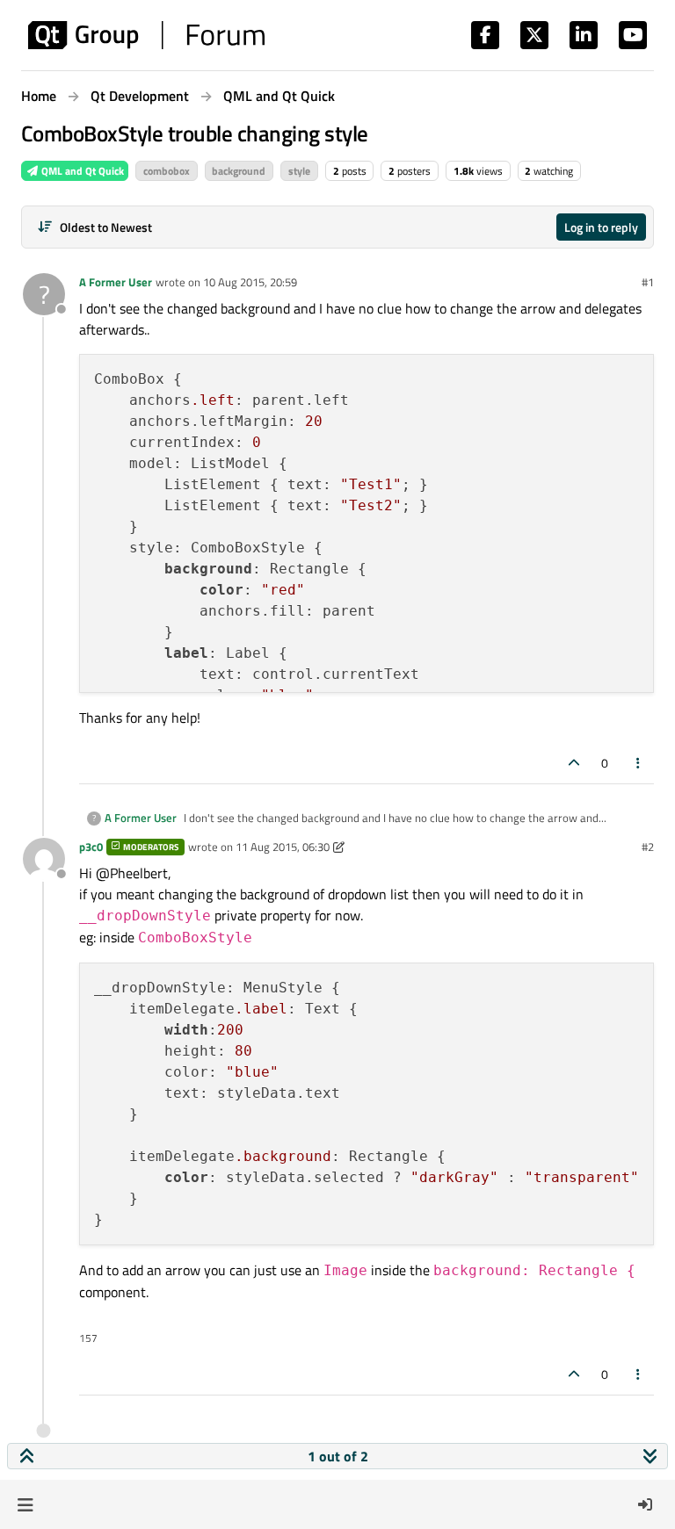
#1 (648, 282)
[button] (25, 1504)
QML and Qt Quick (81, 170)
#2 (648, 846)
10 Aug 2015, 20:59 (250, 282)
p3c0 (91, 846)
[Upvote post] (574, 762)
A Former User (115, 282)
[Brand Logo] (146, 35)
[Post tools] (639, 762)
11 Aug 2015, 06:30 (283, 846)
